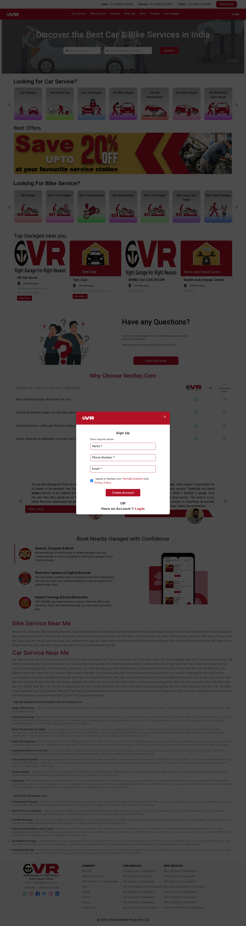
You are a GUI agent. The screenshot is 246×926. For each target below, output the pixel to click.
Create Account (123, 492)
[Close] (165, 417)
